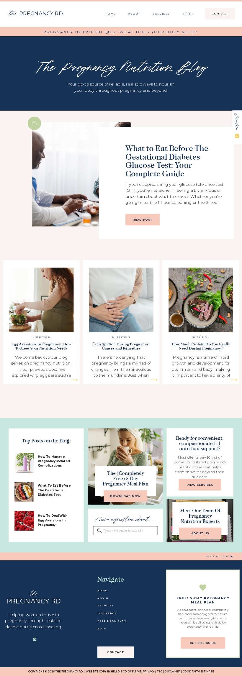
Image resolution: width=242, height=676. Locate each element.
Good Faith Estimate (198, 671)
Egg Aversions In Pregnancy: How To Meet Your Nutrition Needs (41, 346)
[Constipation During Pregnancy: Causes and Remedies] (153, 379)
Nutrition (41, 337)
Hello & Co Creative (126, 671)
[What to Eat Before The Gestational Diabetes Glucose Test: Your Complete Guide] (81, 174)
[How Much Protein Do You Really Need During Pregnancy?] (233, 379)
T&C (159, 671)
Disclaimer (172, 671)
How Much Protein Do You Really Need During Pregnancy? (201, 346)
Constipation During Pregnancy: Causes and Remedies (121, 346)
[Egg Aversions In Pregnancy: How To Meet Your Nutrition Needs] (74, 379)
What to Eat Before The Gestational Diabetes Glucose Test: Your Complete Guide (166, 160)
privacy (149, 671)
